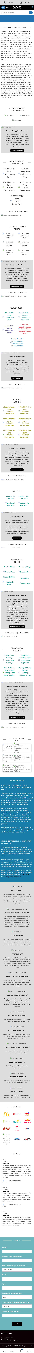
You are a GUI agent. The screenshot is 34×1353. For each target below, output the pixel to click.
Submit (17, 1324)
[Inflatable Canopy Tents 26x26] (24, 252)
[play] (17, 748)
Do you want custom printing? (12, 1293)
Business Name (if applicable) (12, 1256)
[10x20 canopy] (17, 120)
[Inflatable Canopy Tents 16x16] (9, 244)
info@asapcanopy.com (13, 877)
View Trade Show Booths (17, 717)
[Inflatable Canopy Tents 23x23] (9, 252)
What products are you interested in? (14, 1266)
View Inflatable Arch (17, 469)
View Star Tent (17, 538)
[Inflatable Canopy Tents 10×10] (9, 235)
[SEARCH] (31, 12)
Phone (4, 1284)
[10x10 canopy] (9, 115)
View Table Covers (17, 378)
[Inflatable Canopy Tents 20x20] (24, 244)
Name (4, 1247)
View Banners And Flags (17, 626)
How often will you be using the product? (15, 1302)
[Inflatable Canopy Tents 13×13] (24, 235)
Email (4, 1275)
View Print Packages (17, 150)
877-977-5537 (24, 874)
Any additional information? (11, 1311)
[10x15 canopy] (24, 115)
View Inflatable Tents (17, 286)
